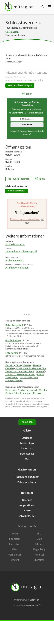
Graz (39, 539)
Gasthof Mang (13, 340)
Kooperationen (27, 505)
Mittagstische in (26, 605)
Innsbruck (39, 555)
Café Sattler (11, 353)
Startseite (27, 438)
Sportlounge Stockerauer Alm (30, 368)
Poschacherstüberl (27, 390)
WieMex (26, 365)
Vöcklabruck (14, 555)
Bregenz (14, 560)
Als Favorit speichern (19, 179)
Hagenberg (39, 549)
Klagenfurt (14, 544)
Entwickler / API (27, 516)
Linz (39, 534)
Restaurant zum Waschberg (19, 371)
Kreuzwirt (38, 393)
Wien (15, 534)
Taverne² (40, 371)
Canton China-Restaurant (18, 393)
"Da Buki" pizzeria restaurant (20, 374)
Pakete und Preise (27, 482)
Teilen (29, 94)
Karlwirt (9, 365)
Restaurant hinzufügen (27, 477)
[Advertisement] (27, 46)
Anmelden (27, 422)
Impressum (27, 448)
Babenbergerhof (14, 325)
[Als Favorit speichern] (39, 23)
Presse (27, 510)
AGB (27, 459)
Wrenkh (43, 390)
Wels (14, 549)
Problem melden (14, 260)
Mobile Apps (27, 443)
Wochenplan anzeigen (20, 85)
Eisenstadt (14, 539)
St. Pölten (39, 560)
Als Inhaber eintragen (16, 268)
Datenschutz (27, 454)
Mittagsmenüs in (26, 600)
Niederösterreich (16, 191)
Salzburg (39, 544)
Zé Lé (18, 365)
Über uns (27, 500)
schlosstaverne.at (15, 244)
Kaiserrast (10, 390)
